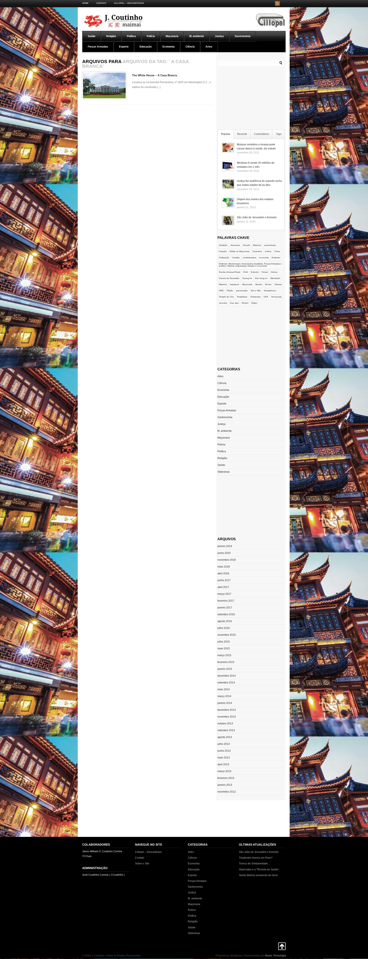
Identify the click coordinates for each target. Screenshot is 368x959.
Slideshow (223, 471)
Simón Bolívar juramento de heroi (258, 875)
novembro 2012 (226, 791)
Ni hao (268, 284)
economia (264, 257)
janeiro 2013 (224, 784)
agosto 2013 (224, 737)
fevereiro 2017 (225, 600)
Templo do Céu (226, 297)
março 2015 (224, 655)
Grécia (274, 272)
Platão (230, 290)
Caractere (257, 251)
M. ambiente (196, 36)
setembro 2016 (226, 614)
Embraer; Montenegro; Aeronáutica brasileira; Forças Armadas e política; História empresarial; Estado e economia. (250, 265)
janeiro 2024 (224, 546)
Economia (168, 46)
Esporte (124, 46)
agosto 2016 (224, 621)
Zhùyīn (245, 303)
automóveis (270, 245)
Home (85, 3)
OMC (221, 290)
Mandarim (275, 278)
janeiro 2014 (224, 703)
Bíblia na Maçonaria (239, 251)
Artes (209, 46)
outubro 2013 (225, 723)
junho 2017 (224, 580)
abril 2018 (223, 573)
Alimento (257, 245)
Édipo (254, 303)
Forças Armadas (98, 46)
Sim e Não (256, 290)
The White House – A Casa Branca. (155, 75)
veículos (223, 303)
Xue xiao (234, 303)
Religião (111, 36)
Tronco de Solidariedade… (254, 863)
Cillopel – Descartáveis (129, 3)
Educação (145, 46)
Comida (236, 257)
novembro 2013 (226, 716)
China (277, 251)
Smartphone (270, 290)
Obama (278, 284)
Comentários (261, 134)
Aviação (223, 251)
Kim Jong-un (261, 278)
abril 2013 (223, 764)
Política (131, 36)
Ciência (190, 46)
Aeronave (235, 245)
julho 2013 (223, 743)
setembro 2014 (226, 682)
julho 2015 (223, 641)
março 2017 (224, 593)
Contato (101, 3)
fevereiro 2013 (225, 778)
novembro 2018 (226, 559)
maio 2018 (223, 566)
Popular (225, 134)
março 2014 (224, 696)
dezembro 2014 (226, 675)
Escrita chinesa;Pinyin (229, 272)
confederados (249, 257)
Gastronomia (242, 36)
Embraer (276, 257)
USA (266, 297)
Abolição (223, 245)
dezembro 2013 (226, 709)
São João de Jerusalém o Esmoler (257, 217)
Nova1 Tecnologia (275, 955)
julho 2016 (223, 628)
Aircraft (246, 245)
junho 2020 (224, 553)
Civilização (224, 257)
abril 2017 (223, 587)
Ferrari (265, 272)
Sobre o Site (142, 863)
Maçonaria (172, 36)
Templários (242, 297)
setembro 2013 (226, 730)
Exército (255, 272)
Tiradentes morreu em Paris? (256, 857)
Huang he (247, 278)
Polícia (151, 36)
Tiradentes (255, 297)
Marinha (223, 284)
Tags (279, 134)
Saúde (91, 36)
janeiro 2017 (224, 607)
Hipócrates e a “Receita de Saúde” (259, 869)
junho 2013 (224, 750)
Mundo (258, 284)
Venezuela (276, 297)
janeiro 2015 (224, 668)
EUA (245, 272)
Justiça (219, 36)
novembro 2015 (226, 634)
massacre (234, 284)
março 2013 (224, 771)
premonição (242, 290)
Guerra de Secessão (229, 278)
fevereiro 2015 (225, 662)
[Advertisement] (251, 99)
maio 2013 (223, 757)
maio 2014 (223, 689)
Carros (268, 251)
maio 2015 (223, 648)
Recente (242, 134)
